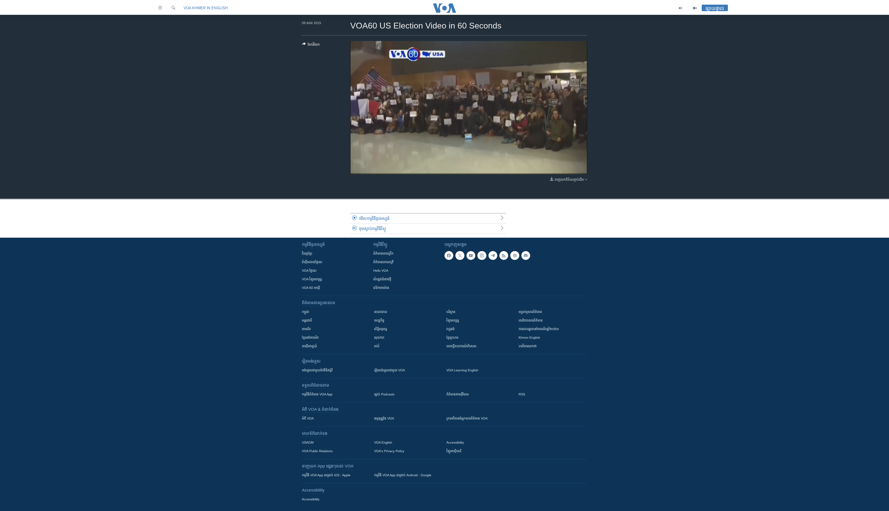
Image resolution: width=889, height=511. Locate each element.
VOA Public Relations (317, 451)
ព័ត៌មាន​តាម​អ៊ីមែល (457, 394)
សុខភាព (379, 337)
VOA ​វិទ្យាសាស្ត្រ (312, 279)
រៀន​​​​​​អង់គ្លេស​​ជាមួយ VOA (389, 370)
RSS (522, 394)
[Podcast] (514, 255)
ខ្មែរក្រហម (452, 337)
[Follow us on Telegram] (492, 255)
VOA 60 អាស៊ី (311, 288)
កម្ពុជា (305, 312)
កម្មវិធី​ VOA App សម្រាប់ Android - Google (402, 475)
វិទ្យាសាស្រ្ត (452, 320)
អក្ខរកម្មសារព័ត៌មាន (530, 312)
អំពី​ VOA (308, 418)
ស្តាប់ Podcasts (384, 394)
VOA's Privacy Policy (389, 451)
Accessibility (455, 442)
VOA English (383, 442)
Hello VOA (380, 270)
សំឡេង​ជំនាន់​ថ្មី (382, 279)
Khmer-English (529, 337)
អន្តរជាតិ (307, 320)
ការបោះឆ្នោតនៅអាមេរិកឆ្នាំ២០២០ (539, 329)
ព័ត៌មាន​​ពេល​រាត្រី (383, 262)
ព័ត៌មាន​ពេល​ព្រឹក (383, 253)
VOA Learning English (462, 370)
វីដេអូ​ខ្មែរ (307, 253)
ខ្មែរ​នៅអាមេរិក (310, 337)
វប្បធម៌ (450, 329)
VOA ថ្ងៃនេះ (309, 270)
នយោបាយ (380, 312)
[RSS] (503, 255)
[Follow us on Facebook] (448, 255)
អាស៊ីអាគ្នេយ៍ (309, 346)
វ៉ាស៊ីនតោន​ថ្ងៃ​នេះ (312, 262)
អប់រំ (376, 346)
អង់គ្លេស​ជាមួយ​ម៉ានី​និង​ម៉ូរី (317, 370)
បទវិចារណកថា (528, 346)
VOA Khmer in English (206, 8)
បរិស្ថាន (450, 312)
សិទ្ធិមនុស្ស (380, 329)
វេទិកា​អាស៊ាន (381, 288)
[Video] (695, 8)
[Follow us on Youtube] (470, 255)
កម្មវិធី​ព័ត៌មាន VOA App (317, 394)
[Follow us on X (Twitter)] (459, 255)
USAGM (308, 442)
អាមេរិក (306, 329)
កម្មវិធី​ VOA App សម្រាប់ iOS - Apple (326, 475)
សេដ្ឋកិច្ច (379, 320)
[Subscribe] (525, 255)
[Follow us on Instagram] (481, 255)
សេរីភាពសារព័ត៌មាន (531, 320)
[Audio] (681, 8)
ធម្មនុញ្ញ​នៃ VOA (384, 418)
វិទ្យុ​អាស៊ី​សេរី (453, 451)
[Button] (311, 45)
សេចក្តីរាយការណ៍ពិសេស (461, 346)
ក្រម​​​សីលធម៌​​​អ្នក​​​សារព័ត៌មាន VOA (467, 418)
